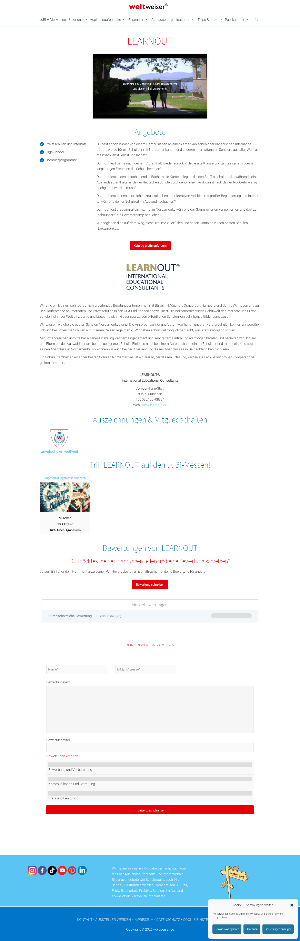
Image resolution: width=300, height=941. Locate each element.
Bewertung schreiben (150, 584)
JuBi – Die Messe (52, 20)
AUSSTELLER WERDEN (113, 920)
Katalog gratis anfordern (150, 246)
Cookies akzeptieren (227, 929)
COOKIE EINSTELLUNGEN (203, 920)
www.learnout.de (154, 405)
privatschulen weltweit (59, 451)
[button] (292, 905)
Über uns (76, 20)
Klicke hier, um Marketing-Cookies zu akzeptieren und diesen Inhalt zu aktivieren (150, 86)
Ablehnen (252, 929)
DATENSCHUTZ (168, 920)
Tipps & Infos (208, 20)
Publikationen (235, 20)
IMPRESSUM (143, 920)
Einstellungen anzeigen (278, 929)
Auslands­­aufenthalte (105, 20)
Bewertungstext (58, 682)
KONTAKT (84, 920)
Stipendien (136, 20)
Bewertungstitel (58, 740)
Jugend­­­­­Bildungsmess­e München (65, 478)
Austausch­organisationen (170, 20)
